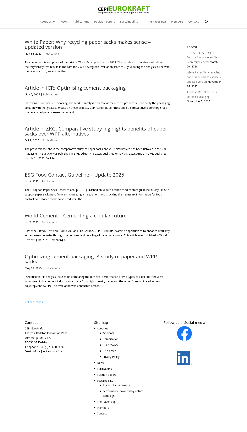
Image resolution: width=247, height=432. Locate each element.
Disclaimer (109, 351)
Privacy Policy (110, 357)
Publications (81, 21)
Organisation (110, 339)
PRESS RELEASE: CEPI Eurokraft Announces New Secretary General (203, 57)
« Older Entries (34, 302)
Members (177, 21)
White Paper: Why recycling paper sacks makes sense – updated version (88, 44)
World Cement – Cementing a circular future (76, 215)
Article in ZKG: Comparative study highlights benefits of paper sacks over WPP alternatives (96, 131)
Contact (193, 21)
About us (46, 21)
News (64, 21)
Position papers (104, 21)
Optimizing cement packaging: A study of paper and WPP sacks (91, 259)
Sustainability (129, 21)
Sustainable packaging (116, 385)
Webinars (108, 333)
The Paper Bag (156, 21)
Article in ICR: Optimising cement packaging (75, 87)
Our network (110, 345)
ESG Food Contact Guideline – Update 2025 (74, 174)
